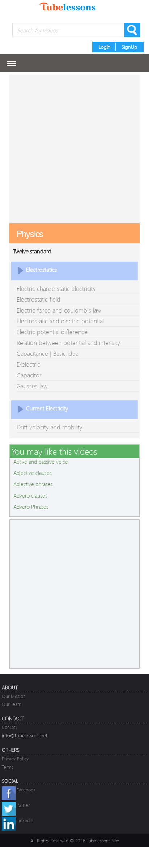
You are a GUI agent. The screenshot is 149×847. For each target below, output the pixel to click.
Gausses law (32, 386)
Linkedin (25, 820)
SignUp (129, 46)
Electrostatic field (38, 299)
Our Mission (14, 696)
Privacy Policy (15, 758)
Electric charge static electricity (56, 288)
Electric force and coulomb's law (59, 310)
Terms (7, 767)
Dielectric (28, 364)
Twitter (23, 805)
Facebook (26, 789)
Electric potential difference (52, 332)
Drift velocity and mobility (49, 427)
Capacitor (29, 375)
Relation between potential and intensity (68, 343)
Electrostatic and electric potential (60, 321)
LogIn (105, 46)
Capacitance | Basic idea (47, 353)
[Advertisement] (74, 149)
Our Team (11, 704)
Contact (9, 727)
